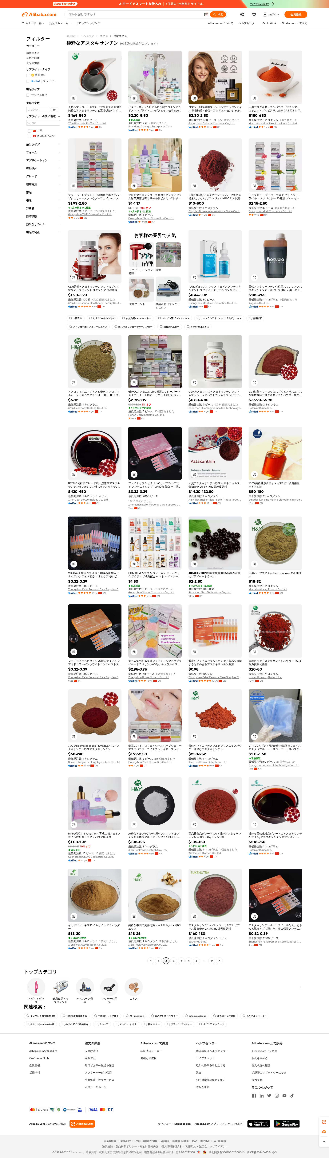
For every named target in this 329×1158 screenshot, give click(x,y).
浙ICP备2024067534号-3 (262, 1152)
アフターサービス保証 (98, 1072)
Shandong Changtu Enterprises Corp (150, 126)
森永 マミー (154, 1024)
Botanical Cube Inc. (260, 407)
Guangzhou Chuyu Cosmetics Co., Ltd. (151, 218)
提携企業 (257, 1079)
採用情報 (34, 1072)
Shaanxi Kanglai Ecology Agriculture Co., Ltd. (94, 762)
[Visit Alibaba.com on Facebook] (254, 1095)
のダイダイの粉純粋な (76, 1024)
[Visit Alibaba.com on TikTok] (292, 1095)
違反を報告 (202, 1087)
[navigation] (43, 499)
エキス (104, 35)
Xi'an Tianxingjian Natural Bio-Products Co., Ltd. (215, 499)
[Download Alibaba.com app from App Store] (258, 1124)
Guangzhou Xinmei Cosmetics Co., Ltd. (151, 592)
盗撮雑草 (257, 318)
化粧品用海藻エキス (76, 1016)
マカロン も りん (128, 1024)
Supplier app (182, 1123)
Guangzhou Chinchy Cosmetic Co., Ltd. (211, 123)
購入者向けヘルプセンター (212, 1050)
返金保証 (90, 1058)
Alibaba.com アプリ (207, 1123)
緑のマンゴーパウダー (166, 1016)
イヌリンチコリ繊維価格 (42, 1016)
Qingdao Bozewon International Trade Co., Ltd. (215, 211)
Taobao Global (180, 1140)
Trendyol (205, 1140)
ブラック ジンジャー (181, 1024)
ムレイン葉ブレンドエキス (175, 318)
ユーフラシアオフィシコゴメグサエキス (221, 318)
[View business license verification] (199, 1152)
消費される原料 (172, 326)
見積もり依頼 (149, 1058)
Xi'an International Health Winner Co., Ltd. (273, 123)
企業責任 (34, 1065)
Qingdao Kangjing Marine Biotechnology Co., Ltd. (275, 499)
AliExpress (110, 1140)
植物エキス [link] (120, 35)
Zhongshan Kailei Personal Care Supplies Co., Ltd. (155, 504)
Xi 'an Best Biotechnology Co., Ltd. (88, 499)
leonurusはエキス (200, 326)
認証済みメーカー (151, 1050)
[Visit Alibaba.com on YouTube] (284, 1095)
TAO (194, 1140)
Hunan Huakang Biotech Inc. (265, 677)
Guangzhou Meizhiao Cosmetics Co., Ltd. (212, 302)
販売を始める (260, 1058)
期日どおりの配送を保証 (99, 1065)
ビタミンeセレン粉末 (104, 318)
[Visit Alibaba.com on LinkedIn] (261, 1095)
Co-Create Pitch (39, 1058)
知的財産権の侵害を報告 (210, 1079)
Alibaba (71, 35)
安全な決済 (91, 1050)
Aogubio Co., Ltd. (259, 302)
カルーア (104, 1024)
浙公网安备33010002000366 (226, 1152)
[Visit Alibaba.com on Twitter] (269, 1095)
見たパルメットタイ (256, 1016)
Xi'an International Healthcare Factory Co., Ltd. (94, 302)
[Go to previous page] (150, 960)
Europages (219, 1140)
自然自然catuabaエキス (138, 318)
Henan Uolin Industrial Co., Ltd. (146, 414)
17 (212, 960)
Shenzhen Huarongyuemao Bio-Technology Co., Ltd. (215, 407)
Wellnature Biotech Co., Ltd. (204, 852)
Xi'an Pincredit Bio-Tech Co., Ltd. (87, 123)
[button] (206, 14)
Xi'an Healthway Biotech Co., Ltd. (87, 407)
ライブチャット (205, 1058)
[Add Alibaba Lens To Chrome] (82, 1124)
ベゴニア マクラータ (213, 1024)
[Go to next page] (219, 960)
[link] (324, 1122)
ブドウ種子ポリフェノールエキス (90, 326)
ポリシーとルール (95, 1087)
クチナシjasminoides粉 (42, 1024)
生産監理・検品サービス (99, 1079)
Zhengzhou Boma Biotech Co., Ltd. (148, 677)
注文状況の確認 (261, 1065)
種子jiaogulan (137, 1016)
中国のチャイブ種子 (108, 1016)
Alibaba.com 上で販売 (264, 1050)
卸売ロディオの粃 (226, 1016)
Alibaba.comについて (42, 1042)
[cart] (254, 15)
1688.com (125, 1140)
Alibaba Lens (37, 1123)
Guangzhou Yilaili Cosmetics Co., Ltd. (90, 214)
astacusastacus (197, 1016)
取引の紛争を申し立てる (210, 1065)
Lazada (165, 1140)
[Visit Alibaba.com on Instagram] (277, 1095)
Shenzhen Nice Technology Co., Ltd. (209, 592)
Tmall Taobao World (145, 1140)
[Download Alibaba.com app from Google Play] (287, 1124)
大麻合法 (77, 318)
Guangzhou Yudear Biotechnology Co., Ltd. (274, 765)
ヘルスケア (87, 35)
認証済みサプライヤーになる (269, 1072)
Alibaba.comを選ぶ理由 (43, 1050)
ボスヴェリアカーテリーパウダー (135, 326)
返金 (198, 1072)
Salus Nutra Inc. (197, 941)
